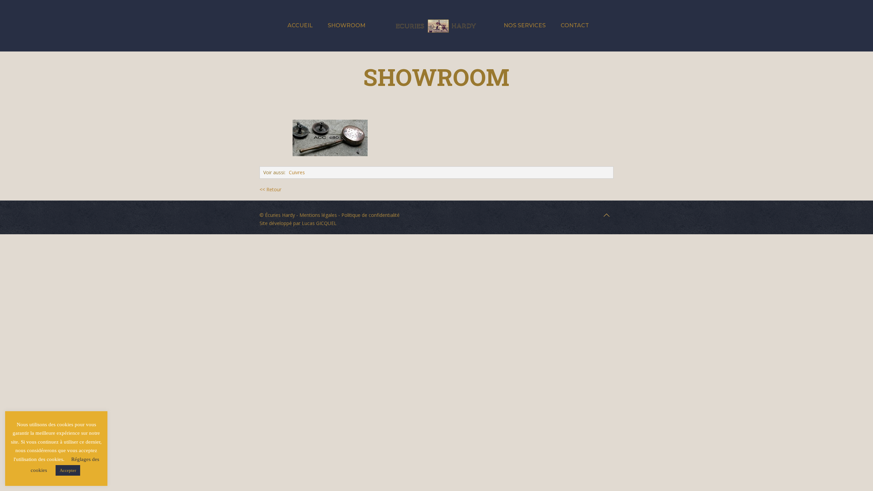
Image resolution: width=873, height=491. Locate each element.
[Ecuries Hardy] (436, 25)
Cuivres (297, 172)
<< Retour (270, 189)
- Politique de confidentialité (368, 215)
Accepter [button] (68, 470)
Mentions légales (318, 215)
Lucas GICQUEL (319, 223)
